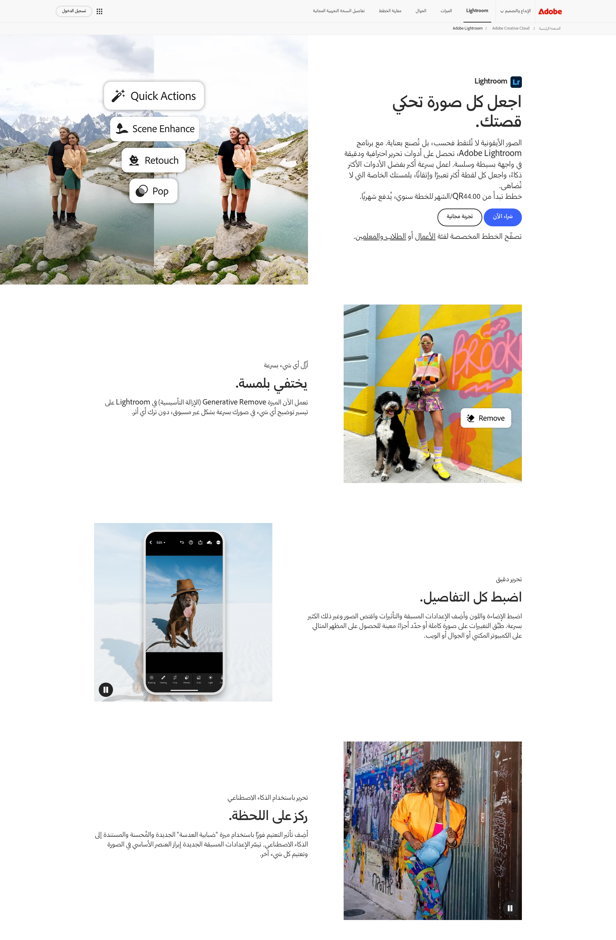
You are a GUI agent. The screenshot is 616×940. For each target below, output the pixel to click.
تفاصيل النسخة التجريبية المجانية (339, 11)
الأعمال (425, 237)
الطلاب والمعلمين (380, 237)
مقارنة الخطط (390, 11)
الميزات (446, 11)
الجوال (421, 11)
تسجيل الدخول (74, 11)
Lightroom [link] (477, 11)
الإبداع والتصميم (518, 11)
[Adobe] (550, 11)
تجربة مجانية (460, 217)
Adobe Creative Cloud (510, 29)
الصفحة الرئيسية (549, 29)
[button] (99, 11)
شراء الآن (503, 217)
